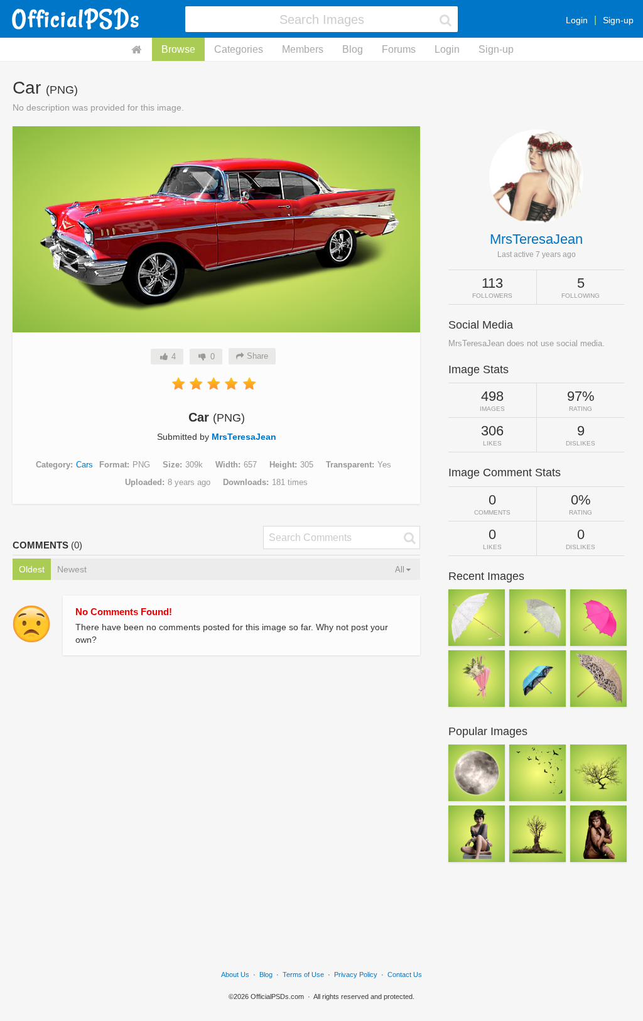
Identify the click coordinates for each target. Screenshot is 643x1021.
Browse (178, 49)
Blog (352, 49)
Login (577, 20)
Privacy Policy (355, 974)
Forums (399, 49)
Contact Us (404, 974)
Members (302, 49)
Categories (238, 49)
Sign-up (618, 20)
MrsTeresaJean (244, 437)
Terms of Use (303, 974)
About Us (235, 974)
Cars (84, 464)
